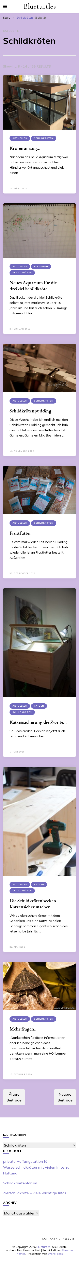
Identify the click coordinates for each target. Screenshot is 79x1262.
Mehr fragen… (23, 1029)
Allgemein (41, 266)
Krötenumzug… (25, 148)
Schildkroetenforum (20, 1183)
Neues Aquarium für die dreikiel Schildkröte (33, 285)
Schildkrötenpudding (30, 411)
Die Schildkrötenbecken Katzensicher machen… (33, 903)
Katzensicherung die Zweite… (38, 722)
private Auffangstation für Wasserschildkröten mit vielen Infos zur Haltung (37, 1167)
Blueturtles (39, 6)
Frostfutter (20, 533)
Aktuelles (20, 138)
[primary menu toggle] (5, 6)
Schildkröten (43, 138)
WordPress (55, 1254)
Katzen (39, 706)
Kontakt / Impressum (58, 1238)
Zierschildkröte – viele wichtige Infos (34, 1193)
